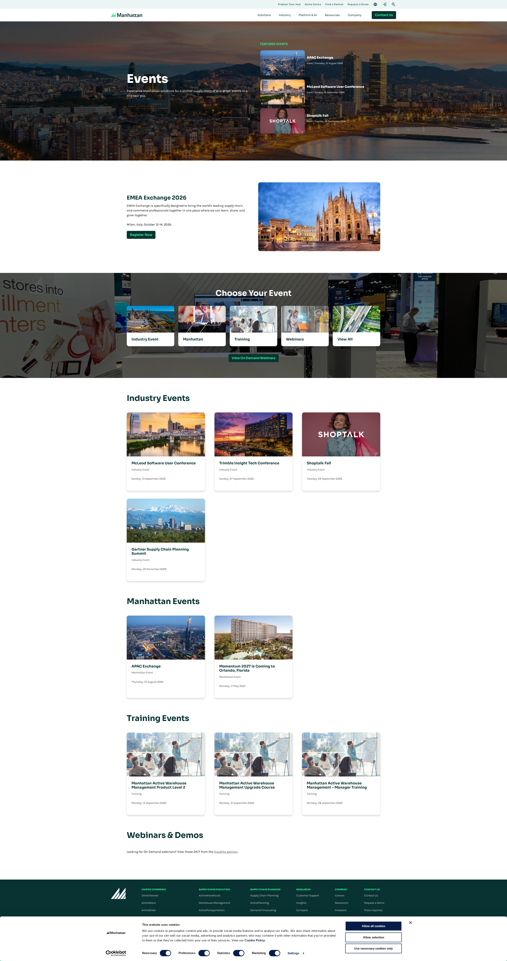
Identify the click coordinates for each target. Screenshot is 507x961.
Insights (301, 903)
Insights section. (226, 852)
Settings (293, 953)
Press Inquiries (373, 910)
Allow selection (373, 937)
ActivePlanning (259, 903)
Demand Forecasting (263, 910)
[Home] (126, 15)
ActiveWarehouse (209, 895)
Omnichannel (150, 895)
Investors (340, 910)
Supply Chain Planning (264, 895)
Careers (339, 895)
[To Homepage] (118, 893)
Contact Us (371, 895)
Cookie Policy (255, 940)
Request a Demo (374, 903)
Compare (302, 910)
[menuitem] (264, 15)
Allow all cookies (373, 926)
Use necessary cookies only (373, 948)
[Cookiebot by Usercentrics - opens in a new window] (116, 953)
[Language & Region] (375, 4)
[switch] (204, 953)
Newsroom (341, 903)
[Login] (384, 4)
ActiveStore (149, 903)
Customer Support (307, 895)
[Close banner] (410, 922)
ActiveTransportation (212, 910)
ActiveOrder (149, 910)
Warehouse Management (214, 903)
